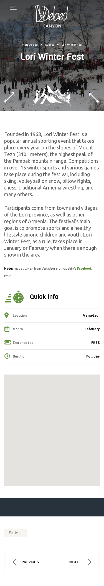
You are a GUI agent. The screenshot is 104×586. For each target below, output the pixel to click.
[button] (52, 428)
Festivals (15, 533)
